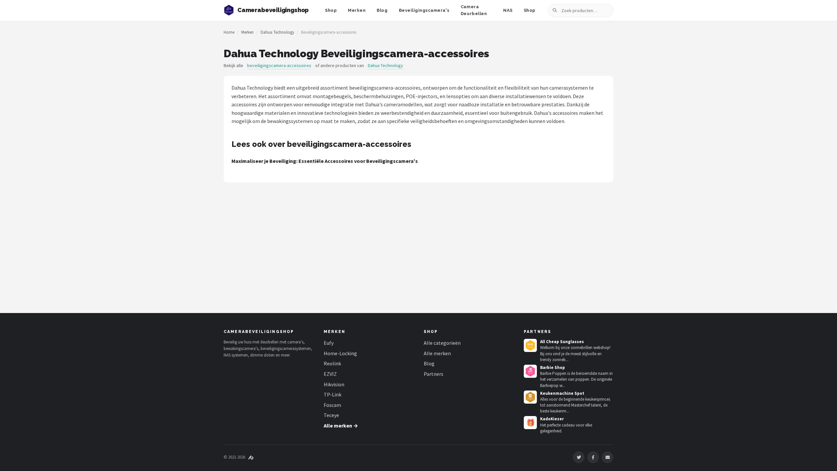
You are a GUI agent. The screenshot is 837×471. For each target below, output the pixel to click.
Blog (382, 10)
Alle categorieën (442, 343)
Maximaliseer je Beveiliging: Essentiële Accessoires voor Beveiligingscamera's (324, 161)
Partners (433, 374)
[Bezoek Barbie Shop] (530, 371)
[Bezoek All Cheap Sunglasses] (530, 345)
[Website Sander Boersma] (250, 457)
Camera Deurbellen (474, 10)
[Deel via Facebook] (593, 457)
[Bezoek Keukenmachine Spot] (530, 397)
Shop (331, 10)
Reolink (332, 363)
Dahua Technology (277, 32)
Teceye (331, 415)
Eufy (328, 343)
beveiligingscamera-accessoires (279, 65)
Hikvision (334, 384)
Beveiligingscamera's (424, 10)
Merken (357, 10)
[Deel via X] (579, 457)
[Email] (607, 457)
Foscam (332, 405)
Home (229, 32)
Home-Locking (340, 353)
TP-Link (332, 394)
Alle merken (437, 353)
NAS (508, 10)
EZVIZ (330, 374)
